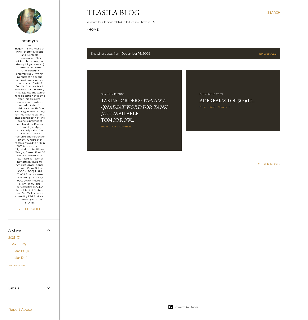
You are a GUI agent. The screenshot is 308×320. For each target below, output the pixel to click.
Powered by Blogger (187, 306)
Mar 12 (21, 258)
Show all (268, 54)
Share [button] (104, 126)
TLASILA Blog (113, 12)
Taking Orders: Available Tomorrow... (134, 110)
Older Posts (269, 164)
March (18, 244)
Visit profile (29, 209)
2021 (13, 238)
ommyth (30, 40)
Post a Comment (121, 126)
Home (94, 29)
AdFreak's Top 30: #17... (227, 100)
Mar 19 (21, 251)
